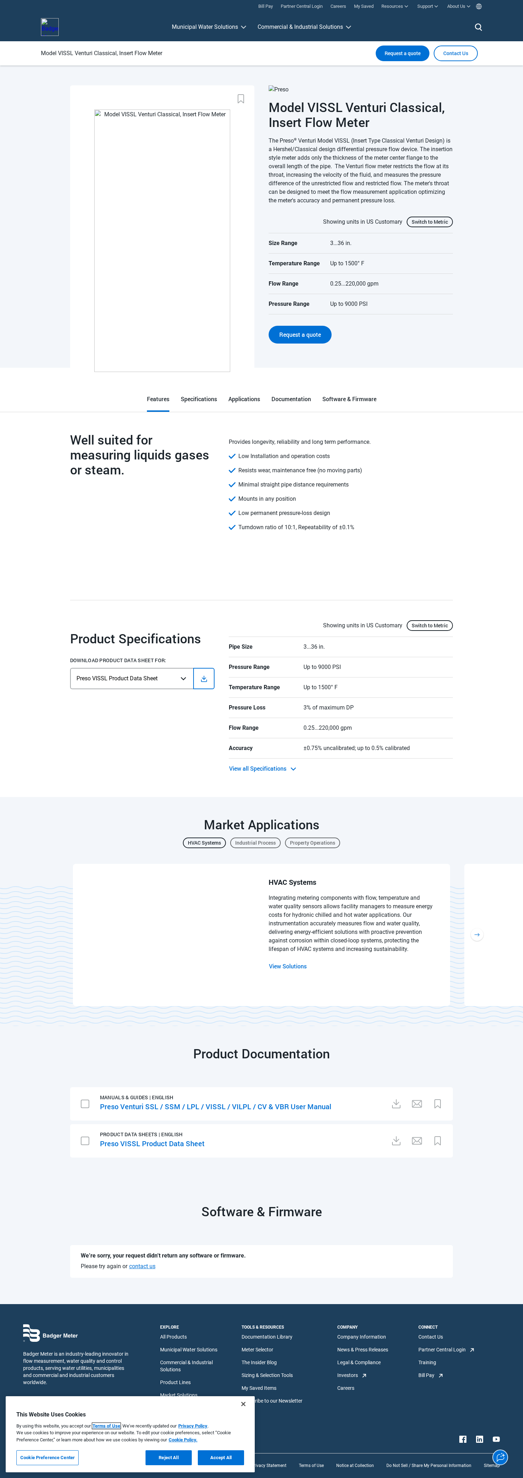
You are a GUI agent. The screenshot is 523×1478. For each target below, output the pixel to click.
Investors (347, 1375)
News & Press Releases (362, 1349)
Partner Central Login (442, 1349)
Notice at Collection (355, 1465)
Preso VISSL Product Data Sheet (152, 1143)
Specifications (199, 399)
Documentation (291, 399)
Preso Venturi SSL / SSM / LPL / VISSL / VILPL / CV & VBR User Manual (215, 1106)
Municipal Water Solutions (205, 26)
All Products (173, 1337)
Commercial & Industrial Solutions (300, 26)
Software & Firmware (349, 399)
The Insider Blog (259, 1362)
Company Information (361, 1337)
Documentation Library (267, 1337)
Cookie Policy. (183, 1439)
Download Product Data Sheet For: (118, 660)
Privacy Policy (192, 1426)
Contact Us (430, 1337)
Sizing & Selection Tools (267, 1375)
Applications (244, 399)
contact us (142, 1266)
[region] (130, 1434)
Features (158, 399)
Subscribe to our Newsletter (272, 1401)
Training (427, 1362)
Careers (345, 1388)
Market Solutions (178, 1395)
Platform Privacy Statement (259, 1465)
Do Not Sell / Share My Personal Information (428, 1465)
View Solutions (288, 966)
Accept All (221, 1457)
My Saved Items (259, 1388)
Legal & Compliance (359, 1362)
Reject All (168, 1457)
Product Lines (175, 1382)
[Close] (243, 1404)
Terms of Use (311, 1465)
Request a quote (403, 53)
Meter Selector (257, 1349)
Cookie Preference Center (47, 1457)
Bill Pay (426, 1375)
